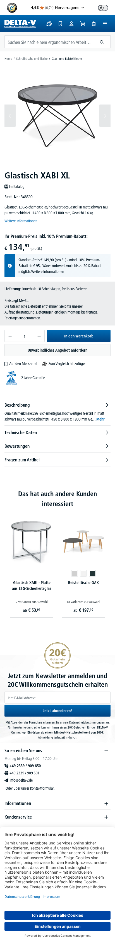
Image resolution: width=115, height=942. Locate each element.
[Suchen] (102, 41)
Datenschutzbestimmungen (87, 722)
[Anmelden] (71, 23)
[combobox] (49, 41)
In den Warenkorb (79, 336)
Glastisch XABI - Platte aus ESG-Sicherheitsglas (31, 585)
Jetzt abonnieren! (57, 710)
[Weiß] (83, 573)
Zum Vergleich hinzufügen (68, 363)
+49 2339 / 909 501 (24, 773)
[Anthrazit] (92, 573)
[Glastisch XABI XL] (57, 115)
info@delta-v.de (21, 780)
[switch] (103, 8)
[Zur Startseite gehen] (20, 24)
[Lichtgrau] (74, 573)
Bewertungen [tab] (17, 446)
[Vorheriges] (10, 116)
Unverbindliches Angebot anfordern (57, 350)
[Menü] (105, 23)
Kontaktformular (42, 788)
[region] (57, 115)
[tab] (57, 412)
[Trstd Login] (106, 7)
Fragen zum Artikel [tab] (22, 460)
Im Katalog (17, 186)
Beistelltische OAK (83, 582)
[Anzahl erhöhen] (39, 336)
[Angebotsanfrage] (93, 23)
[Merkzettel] (60, 23)
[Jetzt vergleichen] (49, 23)
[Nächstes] (105, 116)
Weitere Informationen (20, 220)
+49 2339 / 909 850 (25, 766)
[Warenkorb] (82, 23)
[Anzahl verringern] (9, 336)
